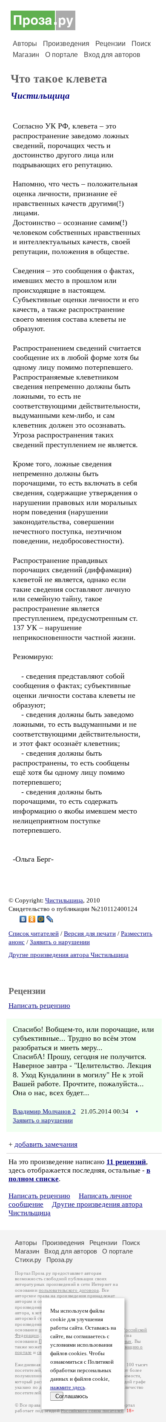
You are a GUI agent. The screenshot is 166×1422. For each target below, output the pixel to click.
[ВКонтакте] (23, 919)
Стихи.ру (28, 1259)
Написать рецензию (39, 1006)
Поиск (141, 43)
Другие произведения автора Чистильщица (69, 954)
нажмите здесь (67, 1388)
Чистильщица (40, 96)
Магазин (26, 54)
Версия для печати (90, 933)
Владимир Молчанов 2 (44, 1111)
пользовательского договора (69, 1290)
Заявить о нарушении (60, 942)
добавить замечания (45, 1144)
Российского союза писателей (92, 1410)
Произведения (66, 43)
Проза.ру (59, 1259)
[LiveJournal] (50, 919)
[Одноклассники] (32, 919)
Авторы (25, 43)
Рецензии (110, 43)
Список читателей (34, 933)
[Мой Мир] (41, 919)
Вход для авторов (112, 54)
